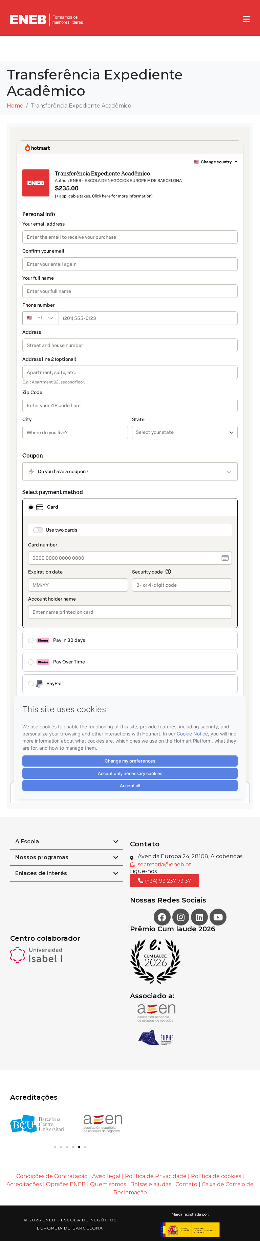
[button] (66, 842)
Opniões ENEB (66, 1184)
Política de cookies (216, 1176)
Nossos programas (41, 857)
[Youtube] (218, 917)
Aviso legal (106, 1176)
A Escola (27, 841)
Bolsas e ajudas (150, 1184)
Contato (187, 1184)
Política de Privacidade (156, 1176)
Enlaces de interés (41, 873)
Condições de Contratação (52, 1176)
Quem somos (108, 1184)
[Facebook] (162, 917)
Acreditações (24, 1184)
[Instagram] (180, 917)
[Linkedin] (199, 917)
